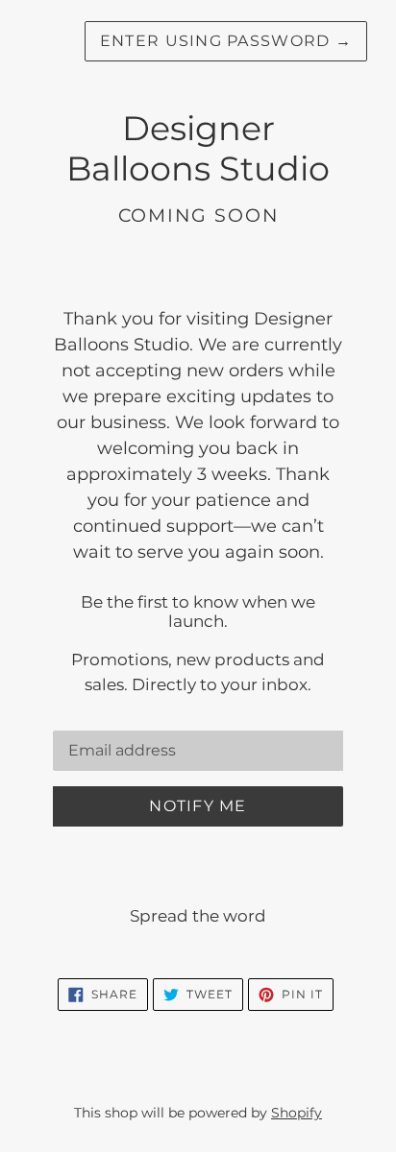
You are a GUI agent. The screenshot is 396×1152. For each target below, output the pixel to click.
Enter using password (226, 41)
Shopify (296, 1112)
